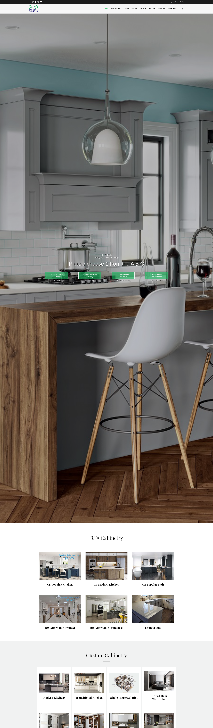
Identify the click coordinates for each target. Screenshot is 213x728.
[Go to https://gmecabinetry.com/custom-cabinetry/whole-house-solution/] (124, 687)
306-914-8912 (178, 2)
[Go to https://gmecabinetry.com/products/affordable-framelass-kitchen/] (106, 613)
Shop (181, 9)
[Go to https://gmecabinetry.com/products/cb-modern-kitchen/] (106, 570)
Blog (164, 9)
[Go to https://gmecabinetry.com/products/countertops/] (153, 613)
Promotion (143, 9)
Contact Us (172, 9)
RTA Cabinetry (115, 9)
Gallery (159, 9)
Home (106, 9)
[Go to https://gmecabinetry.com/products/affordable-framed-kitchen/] (60, 613)
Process (152, 9)
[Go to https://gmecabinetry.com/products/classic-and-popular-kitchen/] (60, 570)
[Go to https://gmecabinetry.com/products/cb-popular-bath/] (153, 570)
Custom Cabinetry (130, 9)
